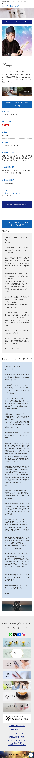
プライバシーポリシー (17, 733)
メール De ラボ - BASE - (17, 743)
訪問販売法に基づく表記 (17, 737)
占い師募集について (17, 729)
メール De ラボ (11, 5)
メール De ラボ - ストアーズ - (17, 740)
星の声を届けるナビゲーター (17, 745)
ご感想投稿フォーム (17, 725)
